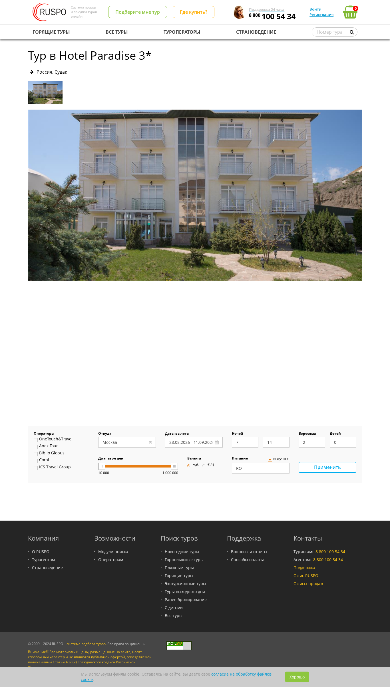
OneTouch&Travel (56, 439)
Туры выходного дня (185, 591)
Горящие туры (179, 575)
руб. (195, 465)
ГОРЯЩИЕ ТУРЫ (51, 32)
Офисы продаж (308, 583)
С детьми (174, 607)
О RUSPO (40, 551)
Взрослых (307, 434)
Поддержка (304, 567)
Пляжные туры (179, 567)
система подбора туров (86, 643)
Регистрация (321, 14)
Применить (327, 467)
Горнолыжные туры (184, 559)
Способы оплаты (247, 559)
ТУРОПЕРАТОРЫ (182, 32)
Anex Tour (48, 446)
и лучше (281, 459)
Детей (335, 434)
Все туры (173, 615)
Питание (240, 459)
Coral (44, 460)
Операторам (110, 559)
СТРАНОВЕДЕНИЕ (256, 32)
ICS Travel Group (55, 467)
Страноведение (47, 567)
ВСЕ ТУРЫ (117, 32)
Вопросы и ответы (249, 551)
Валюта (194, 459)
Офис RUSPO (305, 575)
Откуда (104, 434)
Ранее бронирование (186, 599)
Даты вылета (177, 434)
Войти (315, 9)
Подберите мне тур (137, 12)
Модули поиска (113, 551)
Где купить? (193, 12)
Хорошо (297, 677)
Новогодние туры (182, 551)
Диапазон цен (110, 459)
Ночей (237, 434)
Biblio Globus (52, 453)
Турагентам (43, 559)
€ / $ (211, 465)
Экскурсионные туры (185, 583)
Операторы (44, 434)
